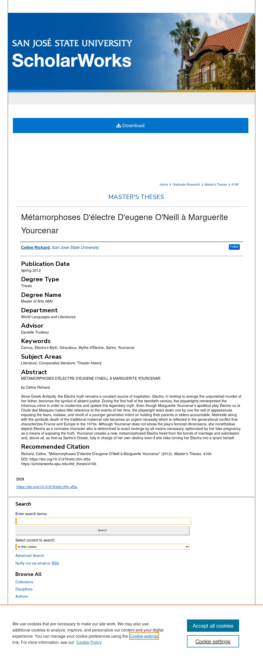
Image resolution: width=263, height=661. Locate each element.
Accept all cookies (213, 625)
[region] (131, 633)
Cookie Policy (89, 642)
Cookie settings (144, 636)
